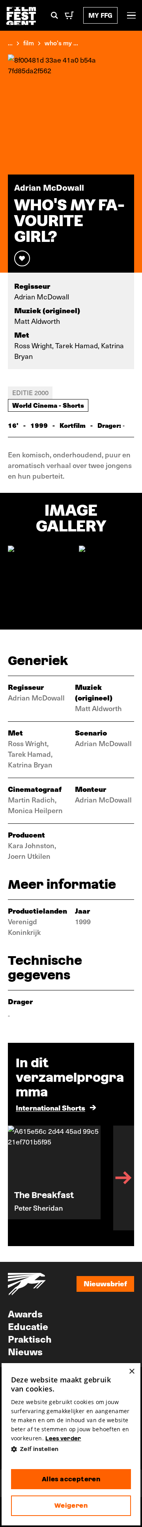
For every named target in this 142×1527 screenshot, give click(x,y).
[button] (71, 1449)
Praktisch (30, 1338)
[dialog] (71, 1444)
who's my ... (61, 42)
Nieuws (25, 1351)
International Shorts (50, 1107)
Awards (25, 1313)
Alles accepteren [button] (71, 1479)
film (28, 42)
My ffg (100, 15)
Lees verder (63, 1438)
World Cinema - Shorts (48, 405)
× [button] (132, 1372)
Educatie (28, 1326)
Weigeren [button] (71, 1505)
